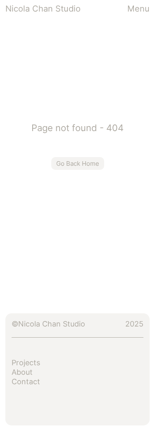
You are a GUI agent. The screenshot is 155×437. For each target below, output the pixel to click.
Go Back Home (77, 163)
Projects (26, 362)
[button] (138, 9)
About (22, 372)
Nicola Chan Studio (43, 9)
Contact (26, 381)
